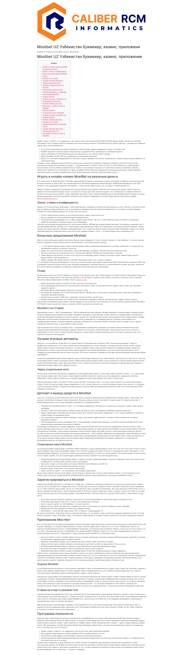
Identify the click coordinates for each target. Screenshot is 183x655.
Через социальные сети (52, 83)
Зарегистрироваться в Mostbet (54, 92)
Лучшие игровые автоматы (53, 80)
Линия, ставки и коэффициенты (55, 71)
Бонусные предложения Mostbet (55, 74)
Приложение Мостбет (51, 94)
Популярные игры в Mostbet (53, 113)
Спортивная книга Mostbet (53, 90)
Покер (45, 76)
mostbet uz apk (81, 280)
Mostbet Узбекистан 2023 (52, 103)
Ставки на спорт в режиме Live (54, 99)
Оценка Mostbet (49, 97)
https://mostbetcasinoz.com (47, 198)
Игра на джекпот (49, 110)
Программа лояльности (52, 101)
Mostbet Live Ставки (50, 78)
